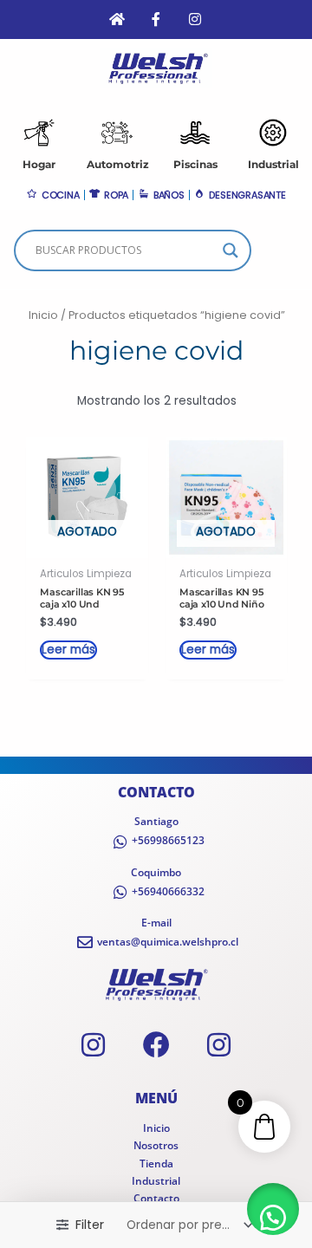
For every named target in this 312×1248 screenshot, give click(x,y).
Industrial (273, 164)
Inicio (43, 315)
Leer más (68, 649)
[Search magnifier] (230, 250)
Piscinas (195, 164)
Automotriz (118, 164)
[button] (273, 1209)
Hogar (39, 164)
